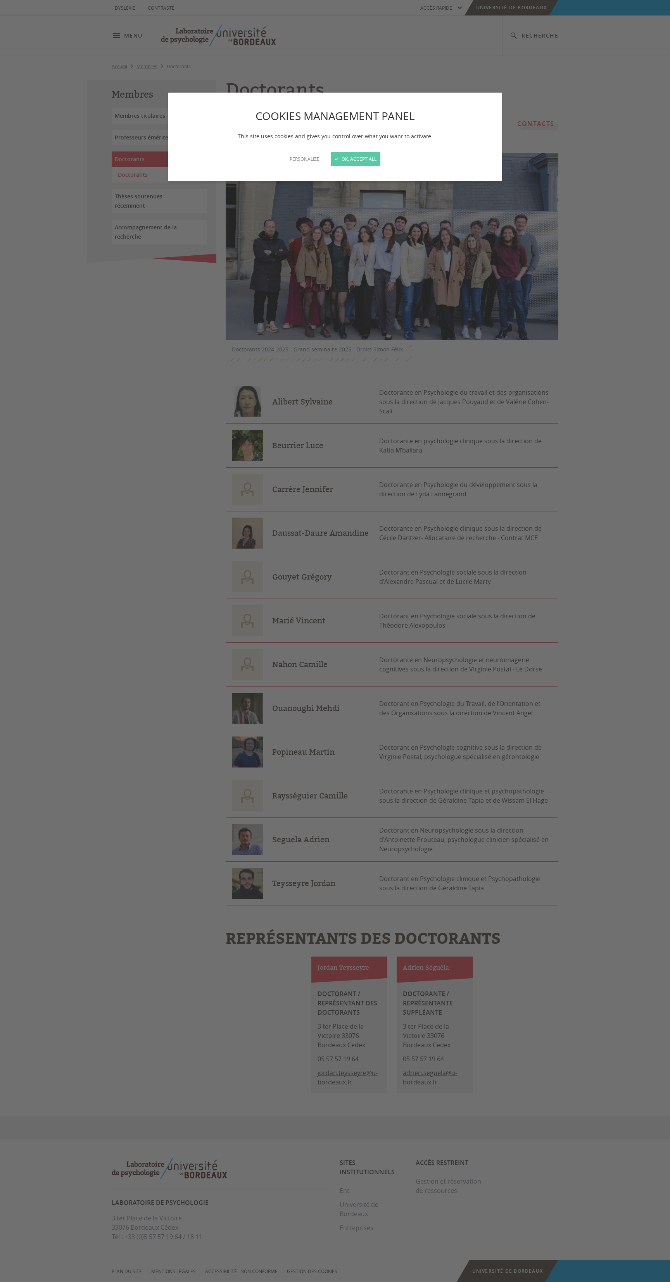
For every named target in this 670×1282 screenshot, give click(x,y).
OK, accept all (358, 159)
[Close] (335, 641)
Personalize (304, 159)
